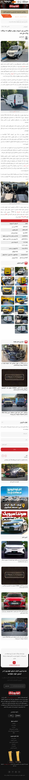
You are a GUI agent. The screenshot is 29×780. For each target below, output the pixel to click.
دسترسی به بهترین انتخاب (12, 697)
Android (18, 716)
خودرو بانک (25, 20)
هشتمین (8, 764)
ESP (25, 217)
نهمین (5, 764)
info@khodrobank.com (14, 665)
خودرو (23, 66)
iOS (11, 716)
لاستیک (18, 212)
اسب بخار (26, 166)
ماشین (14, 111)
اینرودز (12, 74)
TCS (22, 217)
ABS (6, 214)
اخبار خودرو (19, 20)
